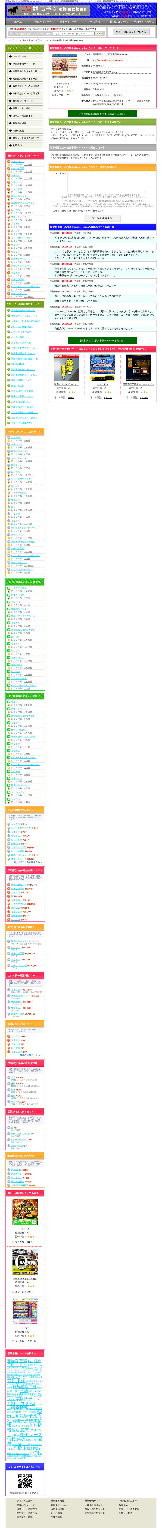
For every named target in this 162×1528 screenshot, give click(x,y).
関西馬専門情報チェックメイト (138, 384)
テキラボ (15, 514)
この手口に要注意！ (21, 401)
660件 (71, 397)
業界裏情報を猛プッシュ (23, 353)
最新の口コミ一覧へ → (31, 1055)
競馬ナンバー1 (18, 258)
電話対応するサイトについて (25, 418)
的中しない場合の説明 (22, 326)
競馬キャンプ (17, 1174)
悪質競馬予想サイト (95, 1513)
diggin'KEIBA (17, 1146)
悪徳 (20, 1439)
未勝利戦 (30, 1448)
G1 (30, 1361)
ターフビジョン (19, 293)
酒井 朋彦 (25, 1426)
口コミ (23, 1403)
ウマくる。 (16, 836)
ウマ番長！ (16, 1177)
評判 (34, 1452)
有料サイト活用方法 (27, 1509)
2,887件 (28, 248)
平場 (24, 1390)
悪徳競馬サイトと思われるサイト (37, 40)
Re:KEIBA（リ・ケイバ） (23, 527)
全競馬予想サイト (94, 1505)
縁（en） (15, 231)
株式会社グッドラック (20, 1454)
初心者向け (16, 1426)
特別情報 (19, 1407)
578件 (27, 206)
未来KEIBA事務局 (19, 1185)
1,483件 (28, 241)
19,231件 (29, 213)
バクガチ (15, 224)
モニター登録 (17, 337)
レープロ (15, 210)
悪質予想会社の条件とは (23, 310)
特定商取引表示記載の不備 (24, 359)
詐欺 (17, 1448)
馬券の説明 (18, 130)
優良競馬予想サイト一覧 (25, 78)
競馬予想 (16, 1380)
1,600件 (28, 496)
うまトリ (15, 175)
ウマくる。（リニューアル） (25, 286)
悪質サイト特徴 (24, 1516)
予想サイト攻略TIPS (21, 423)
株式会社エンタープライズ (26, 1396)
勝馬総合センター (20, 196)
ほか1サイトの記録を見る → (28, 862)
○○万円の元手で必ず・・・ (24, 332)
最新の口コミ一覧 (26, 1505)
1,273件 (28, 178)
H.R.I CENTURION (20, 1133)
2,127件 (28, 164)
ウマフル (15, 252)
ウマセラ (15, 245)
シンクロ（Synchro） (22, 569)
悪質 (24, 1429)
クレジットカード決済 (22, 1376)
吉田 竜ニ (14, 1391)
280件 (27, 739)
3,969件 (28, 510)
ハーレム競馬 (17, 168)
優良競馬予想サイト (95, 1509)
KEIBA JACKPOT (19, 1139)
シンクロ (15, 824)
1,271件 (108, 397)
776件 (27, 282)
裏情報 (22, 1399)
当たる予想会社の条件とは (24, 412)
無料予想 (20, 1421)
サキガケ (15, 272)
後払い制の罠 (17, 385)
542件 (27, 227)
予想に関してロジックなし (24, 348)
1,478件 (28, 171)
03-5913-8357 (34, 1391)
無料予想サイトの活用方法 (26, 93)
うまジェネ (16, 182)
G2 (39, 1412)
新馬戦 (13, 1361)
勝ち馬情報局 (17, 1181)
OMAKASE (16, 915)
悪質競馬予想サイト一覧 (25, 71)
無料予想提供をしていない (24, 375)
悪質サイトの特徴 (22, 108)
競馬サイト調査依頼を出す (26, 138)
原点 (13, 507)
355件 (27, 275)
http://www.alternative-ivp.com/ (108, 60)
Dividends (16, 1170)
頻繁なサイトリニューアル (24, 316)
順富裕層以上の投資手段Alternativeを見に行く (102, 114)
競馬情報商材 (25, 1387)
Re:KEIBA (16, 908)
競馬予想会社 (24, 1418)
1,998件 (28, 234)
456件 (27, 199)
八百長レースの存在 (21, 342)
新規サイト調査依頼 (129, 1509)
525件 (27, 572)
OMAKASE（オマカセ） (23, 203)
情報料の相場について (22, 396)
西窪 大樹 (38, 1377)
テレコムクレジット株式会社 (27, 1370)
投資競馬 (31, 1365)
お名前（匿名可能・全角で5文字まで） (72, 210)
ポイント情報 (19, 1458)
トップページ (14, 40)
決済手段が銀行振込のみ (23, 369)
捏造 (15, 1430)
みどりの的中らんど (21, 238)
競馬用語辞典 (19, 123)
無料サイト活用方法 (27, 1513)
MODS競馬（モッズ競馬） (24, 736)
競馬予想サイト (24, 1363)
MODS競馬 (16, 1002)
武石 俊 (15, 1435)
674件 (27, 268)
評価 (24, 1434)
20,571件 (29, 296)
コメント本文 (59, 173)
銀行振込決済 (13, 1394)
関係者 (13, 1416)
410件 (27, 517)
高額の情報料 (17, 364)
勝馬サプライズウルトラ (66, 384)
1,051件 (28, 220)
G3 (32, 1404)
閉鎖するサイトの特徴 (22, 407)
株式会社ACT (31, 1440)
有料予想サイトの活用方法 (26, 86)
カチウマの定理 (19, 493)
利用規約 (17, 145)
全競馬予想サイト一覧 (24, 64)
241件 (27, 255)
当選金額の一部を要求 (22, 391)
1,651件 (28, 185)
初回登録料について (21, 380)
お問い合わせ (125, 1513)
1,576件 (144, 397)
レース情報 (56, 1513)
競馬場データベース (23, 101)
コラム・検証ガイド (23, 115)
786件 (27, 261)
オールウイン (17, 161)
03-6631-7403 (18, 1368)
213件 (27, 530)
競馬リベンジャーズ (21, 265)
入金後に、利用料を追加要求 (25, 321)
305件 (27, 289)
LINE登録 (23, 1394)
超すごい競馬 (17, 279)
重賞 (23, 1360)
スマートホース (19, 217)
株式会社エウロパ (21, 1444)
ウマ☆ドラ (102, 384)
